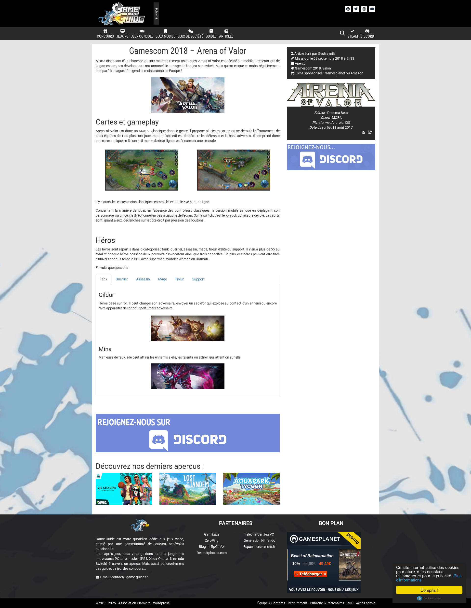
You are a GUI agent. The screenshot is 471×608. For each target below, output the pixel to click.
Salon (326, 68)
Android (337, 122)
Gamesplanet (335, 73)
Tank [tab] (103, 279)
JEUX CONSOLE (142, 36)
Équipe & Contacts (271, 603)
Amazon (357, 73)
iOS (347, 122)
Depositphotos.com (212, 553)
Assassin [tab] (143, 279)
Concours (105, 36)
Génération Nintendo (259, 540)
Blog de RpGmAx (211, 547)
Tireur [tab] (179, 279)
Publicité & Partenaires (327, 603)
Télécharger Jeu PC (259, 534)
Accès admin (365, 603)
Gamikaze (211, 534)
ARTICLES (226, 36)
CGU (350, 603)
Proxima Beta (337, 113)
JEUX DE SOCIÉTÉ (190, 36)
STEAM (352, 36)
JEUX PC (122, 36)
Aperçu (300, 63)
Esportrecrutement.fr (259, 547)
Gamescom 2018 (308, 68)
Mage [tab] (162, 279)
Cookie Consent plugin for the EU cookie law (429, 598)
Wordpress (161, 603)
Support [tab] (198, 279)
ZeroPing (212, 540)
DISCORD (367, 36)
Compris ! (429, 590)
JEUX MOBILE (165, 36)
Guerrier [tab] (122, 279)
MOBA (337, 118)
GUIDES (211, 36)
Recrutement (297, 603)
